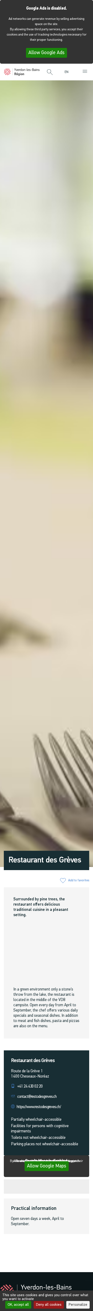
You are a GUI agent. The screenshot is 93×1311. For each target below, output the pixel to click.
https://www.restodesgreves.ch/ (39, 1107)
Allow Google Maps (46, 1166)
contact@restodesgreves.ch (36, 1097)
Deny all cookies (49, 1305)
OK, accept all (18, 1305)
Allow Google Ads (46, 52)
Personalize (78, 1305)
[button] (50, 72)
